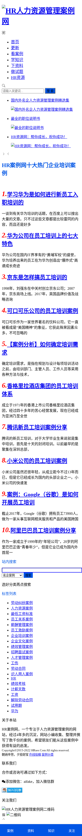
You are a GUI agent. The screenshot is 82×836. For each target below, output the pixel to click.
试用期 (16, 705)
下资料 (17, 65)
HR (13, 678)
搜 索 (50, 91)
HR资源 (18, 77)
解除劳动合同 (22, 700)
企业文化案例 (22, 641)
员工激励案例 (22, 630)
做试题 (17, 71)
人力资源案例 (22, 608)
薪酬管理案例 (22, 625)
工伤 (14, 663)
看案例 (17, 54)
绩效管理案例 (22, 647)
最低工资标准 (22, 614)
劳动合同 (18, 668)
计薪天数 (18, 689)
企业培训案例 (22, 636)
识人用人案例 (22, 674)
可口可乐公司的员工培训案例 (42, 311)
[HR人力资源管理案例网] (41, 21)
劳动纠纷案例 (22, 603)
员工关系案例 (22, 619)
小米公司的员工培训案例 (37, 461)
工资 (14, 695)
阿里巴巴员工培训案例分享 (43, 531)
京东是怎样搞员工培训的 (37, 277)
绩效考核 (18, 684)
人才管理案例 (22, 658)
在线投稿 (35, 754)
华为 (14, 711)
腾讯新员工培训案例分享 (37, 427)
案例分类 (48, 754)
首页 (15, 42)
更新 (15, 48)
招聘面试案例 (22, 652)
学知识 (17, 60)
